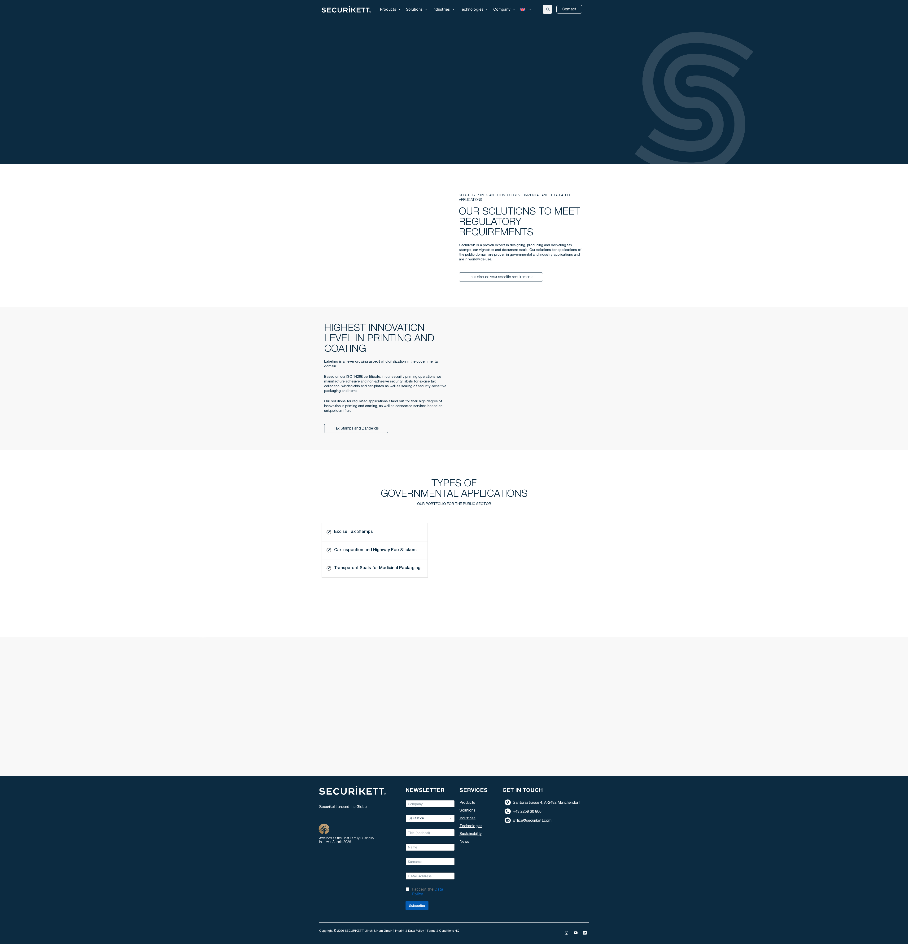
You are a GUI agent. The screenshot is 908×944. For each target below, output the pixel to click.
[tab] (375, 532)
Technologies (471, 9)
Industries (441, 9)
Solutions (414, 9)
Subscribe (417, 906)
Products (388, 9)
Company (502, 9)
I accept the (427, 891)
